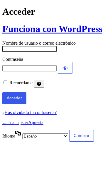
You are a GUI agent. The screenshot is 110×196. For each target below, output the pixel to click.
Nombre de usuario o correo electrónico (39, 43)
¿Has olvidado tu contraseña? (29, 112)
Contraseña (12, 59)
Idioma (8, 135)
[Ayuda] (39, 84)
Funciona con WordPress (52, 29)
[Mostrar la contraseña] (65, 68)
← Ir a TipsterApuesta (22, 122)
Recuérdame (21, 82)
